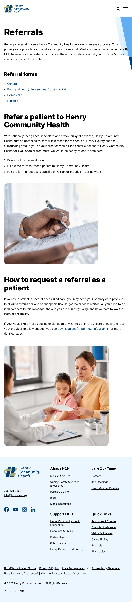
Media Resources (60, 503)
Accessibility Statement (106, 568)
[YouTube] (15, 509)
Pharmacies (98, 551)
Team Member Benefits (105, 488)
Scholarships (58, 543)
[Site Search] (118, 9)
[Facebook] (6, 509)
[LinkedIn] (33, 509)
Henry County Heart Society (67, 549)
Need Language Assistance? (21, 573)
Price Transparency (73, 568)
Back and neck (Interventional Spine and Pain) (37, 89)
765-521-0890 (12, 490)
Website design (10, 591)
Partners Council (60, 491)
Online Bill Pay (99, 539)
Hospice (12, 100)
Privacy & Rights (49, 568)
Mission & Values (60, 476)
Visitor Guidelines (101, 533)
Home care (14, 95)
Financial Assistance (103, 527)
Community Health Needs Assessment (64, 573)
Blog (53, 497)
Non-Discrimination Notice (20, 568)
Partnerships (57, 537)
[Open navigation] (125, 8)
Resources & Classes (103, 521)
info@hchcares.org (15, 495)
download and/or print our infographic (83, 328)
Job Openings (99, 482)
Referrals (96, 545)
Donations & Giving (61, 531)
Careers (96, 476)
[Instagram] (24, 509)
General (12, 83)
